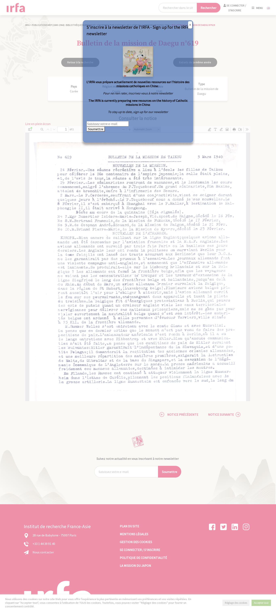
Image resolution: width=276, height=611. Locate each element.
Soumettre (95, 129)
